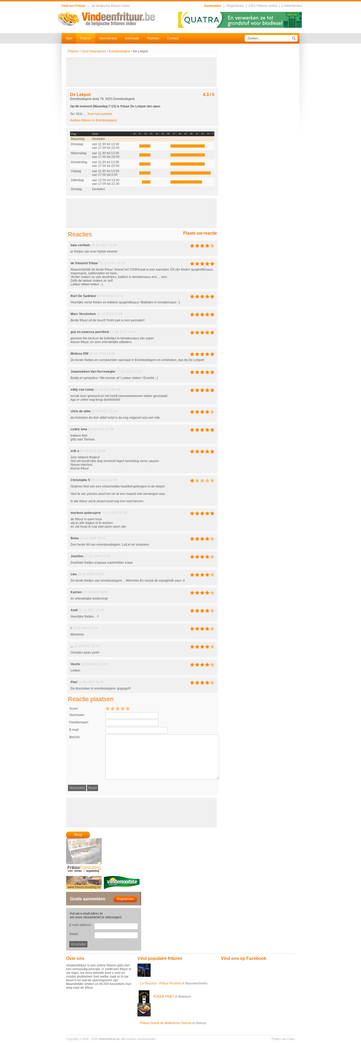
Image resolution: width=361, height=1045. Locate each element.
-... (97, 114)
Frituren (85, 38)
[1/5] (107, 708)
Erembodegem (119, 51)
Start (69, 38)
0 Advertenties (291, 6)
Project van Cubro (283, 1039)
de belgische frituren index (111, 6)
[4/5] (123, 708)
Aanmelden (212, 6)
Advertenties (108, 38)
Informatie (132, 38)
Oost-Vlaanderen (94, 51)
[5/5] (128, 708)
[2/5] (112, 708)
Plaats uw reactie (200, 233)
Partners (153, 38)
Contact (172, 38)
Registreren (235, 6)
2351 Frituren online (262, 6)
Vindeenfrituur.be (109, 1039)
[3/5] (117, 708)
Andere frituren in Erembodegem (93, 120)
